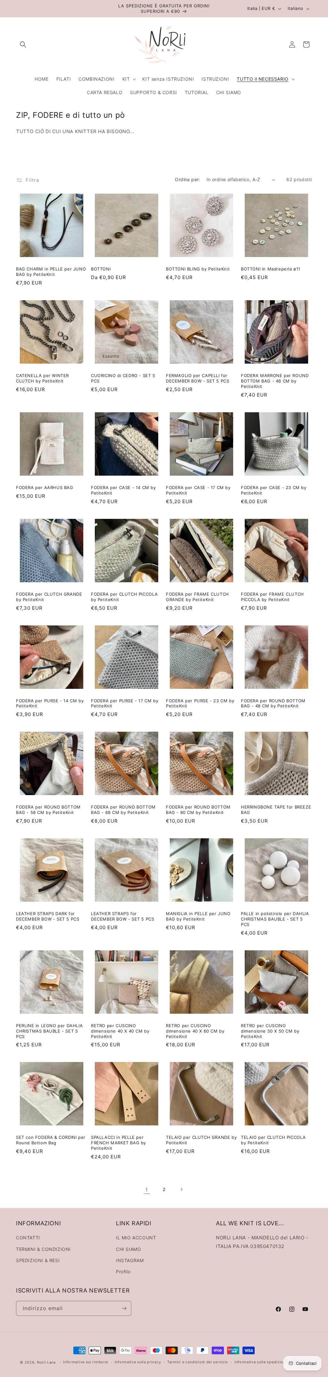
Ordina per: (187, 179)
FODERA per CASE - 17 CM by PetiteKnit (198, 490)
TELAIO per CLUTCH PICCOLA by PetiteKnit (273, 1140)
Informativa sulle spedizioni (260, 1362)
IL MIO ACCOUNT (136, 1237)
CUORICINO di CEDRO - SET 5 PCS (123, 378)
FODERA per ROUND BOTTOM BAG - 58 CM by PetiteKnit (48, 809)
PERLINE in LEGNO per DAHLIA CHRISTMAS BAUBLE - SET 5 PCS (49, 1031)
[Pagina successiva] (181, 1189)
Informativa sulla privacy (138, 1362)
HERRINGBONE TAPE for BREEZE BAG (276, 809)
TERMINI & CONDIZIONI (43, 1249)
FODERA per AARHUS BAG (44, 487)
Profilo (123, 1271)
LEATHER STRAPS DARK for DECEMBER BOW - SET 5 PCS (47, 916)
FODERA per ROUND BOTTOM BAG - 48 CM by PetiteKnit (273, 703)
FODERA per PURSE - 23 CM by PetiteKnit (200, 703)
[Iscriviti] (124, 1308)
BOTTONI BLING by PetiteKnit (198, 268)
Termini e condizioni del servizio (197, 1362)
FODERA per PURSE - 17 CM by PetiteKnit (124, 703)
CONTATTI (28, 1237)
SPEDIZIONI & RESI (38, 1260)
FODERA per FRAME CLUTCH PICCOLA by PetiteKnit (272, 597)
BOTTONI (101, 268)
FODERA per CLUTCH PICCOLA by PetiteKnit (124, 597)
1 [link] (146, 1190)
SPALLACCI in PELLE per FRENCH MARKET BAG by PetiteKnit (118, 1143)
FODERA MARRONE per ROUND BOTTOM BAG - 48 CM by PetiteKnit (274, 381)
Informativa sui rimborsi (85, 1362)
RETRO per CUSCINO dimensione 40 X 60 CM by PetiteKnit (195, 1031)
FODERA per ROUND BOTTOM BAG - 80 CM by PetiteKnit (198, 809)
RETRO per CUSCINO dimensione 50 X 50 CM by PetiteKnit (270, 1031)
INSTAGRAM (130, 1260)
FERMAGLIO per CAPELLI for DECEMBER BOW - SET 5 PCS (197, 378)
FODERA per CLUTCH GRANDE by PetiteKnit (49, 597)
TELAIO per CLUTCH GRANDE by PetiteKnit (201, 1140)
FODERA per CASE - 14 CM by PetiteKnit (123, 490)
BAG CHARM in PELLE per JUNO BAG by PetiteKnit (51, 271)
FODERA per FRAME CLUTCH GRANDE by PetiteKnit (197, 597)
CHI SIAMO (128, 1249)
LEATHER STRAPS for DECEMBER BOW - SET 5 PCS (122, 916)
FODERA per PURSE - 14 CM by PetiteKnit (50, 703)
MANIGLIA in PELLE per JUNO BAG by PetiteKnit (198, 916)
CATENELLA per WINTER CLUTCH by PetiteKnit (42, 378)
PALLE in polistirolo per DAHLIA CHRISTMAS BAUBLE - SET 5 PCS (275, 919)
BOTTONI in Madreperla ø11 (270, 268)
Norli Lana (46, 1362)
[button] (23, 44)
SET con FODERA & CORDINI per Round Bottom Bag (51, 1140)
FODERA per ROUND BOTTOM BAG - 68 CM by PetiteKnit (123, 809)
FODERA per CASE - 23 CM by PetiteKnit (274, 490)
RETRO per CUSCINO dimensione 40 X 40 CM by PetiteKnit (120, 1031)
